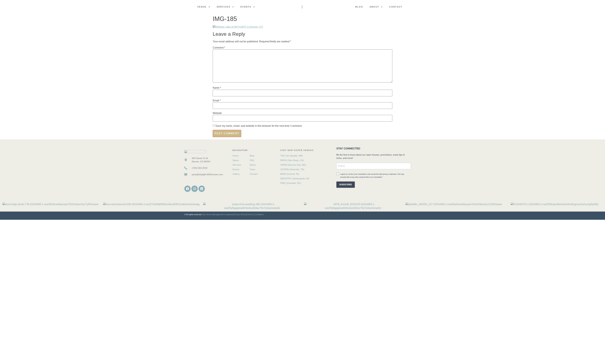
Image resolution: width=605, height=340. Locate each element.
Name (217, 88)
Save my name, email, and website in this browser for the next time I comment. (258, 126)
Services (223, 7)
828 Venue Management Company (217, 214)
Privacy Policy (240, 214)
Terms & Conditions (255, 214)
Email (217, 100)
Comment (219, 47)
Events (245, 7)
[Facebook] (187, 189)
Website (217, 113)
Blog (359, 7)
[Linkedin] (202, 189)
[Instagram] (194, 189)
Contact (395, 7)
